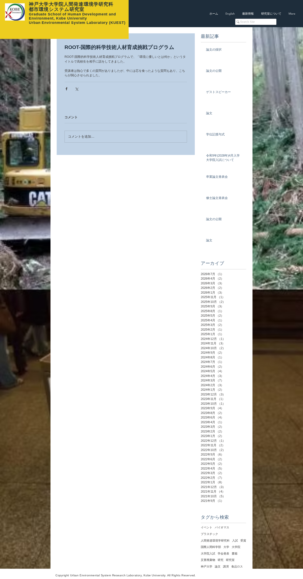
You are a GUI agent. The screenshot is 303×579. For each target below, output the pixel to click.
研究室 (230, 560)
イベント (206, 527)
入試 (235, 540)
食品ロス (237, 566)
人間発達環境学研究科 (215, 540)
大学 (226, 547)
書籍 (234, 553)
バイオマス (222, 527)
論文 (218, 566)
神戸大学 (206, 566)
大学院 (236, 547)
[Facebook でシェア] (66, 89)
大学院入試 (208, 553)
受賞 (243, 540)
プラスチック (209, 534)
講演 (226, 566)
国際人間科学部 (211, 547)
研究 (220, 560)
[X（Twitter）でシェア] (77, 89)
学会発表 (223, 553)
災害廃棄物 (208, 560)
